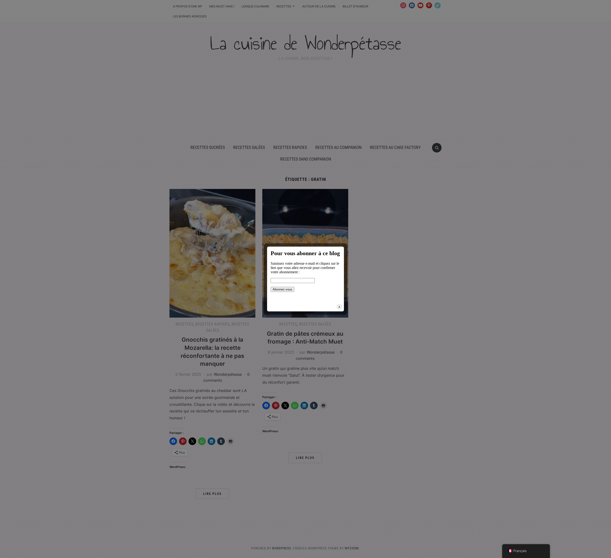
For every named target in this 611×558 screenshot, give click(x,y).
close (339, 307)
